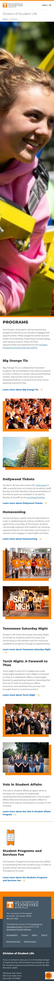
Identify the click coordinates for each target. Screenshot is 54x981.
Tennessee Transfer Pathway (19, 929)
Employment (30, 941)
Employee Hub (13, 941)
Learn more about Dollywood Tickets (23, 503)
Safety (34, 935)
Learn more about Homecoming (20, 539)
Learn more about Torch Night (19, 695)
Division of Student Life (20, 14)
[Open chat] (48, 975)
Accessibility (12, 935)
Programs (14, 19)
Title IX (44, 935)
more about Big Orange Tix (20, 389)
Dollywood (41, 485)
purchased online (36, 497)
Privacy (24, 935)
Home (5, 19)
